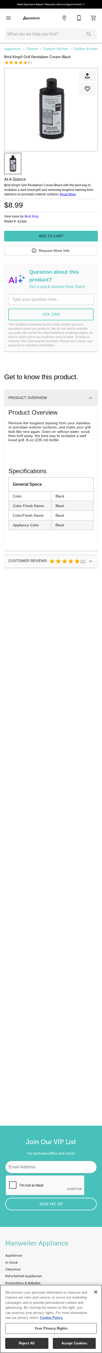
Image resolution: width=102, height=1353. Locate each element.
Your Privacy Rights (51, 1328)
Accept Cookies (74, 1343)
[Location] (64, 18)
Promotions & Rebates (23, 1283)
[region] (51, 1319)
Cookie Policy (51, 1318)
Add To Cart (51, 236)
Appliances (12, 49)
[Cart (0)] (93, 18)
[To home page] (31, 18)
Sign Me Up (51, 1204)
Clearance (12, 1269)
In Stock (11, 1263)
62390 (22, 221)
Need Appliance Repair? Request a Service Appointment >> (51, 4)
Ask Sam (51, 314)
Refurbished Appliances (23, 1276)
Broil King (31, 216)
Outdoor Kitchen (55, 49)
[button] (8, 18)
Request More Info (54, 250)
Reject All (27, 1343)
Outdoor (32, 49)
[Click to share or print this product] (87, 76)
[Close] (95, 1292)
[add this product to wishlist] (87, 89)
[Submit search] (89, 34)
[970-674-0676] (79, 18)
